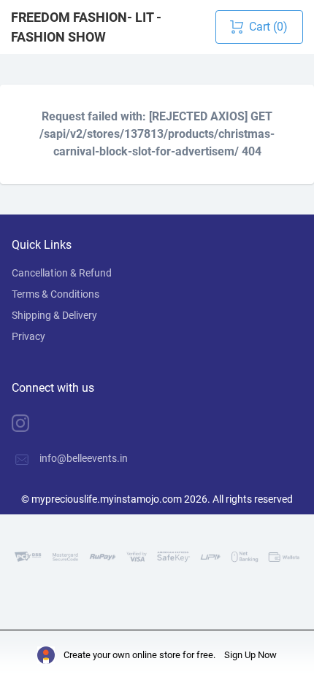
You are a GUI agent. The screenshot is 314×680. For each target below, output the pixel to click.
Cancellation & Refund (62, 273)
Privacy (28, 336)
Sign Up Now (250, 654)
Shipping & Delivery (54, 315)
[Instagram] (31, 423)
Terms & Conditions (55, 294)
